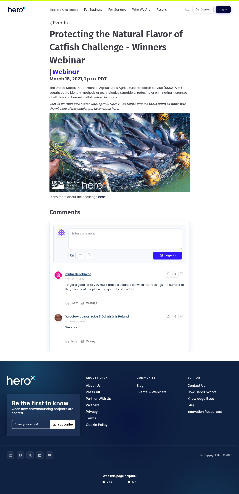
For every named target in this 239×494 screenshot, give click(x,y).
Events (60, 23)
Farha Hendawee (78, 274)
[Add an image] (72, 255)
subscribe (65, 424)
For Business (93, 9)
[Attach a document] (89, 255)
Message (91, 303)
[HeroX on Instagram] (10, 455)
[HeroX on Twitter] (30, 455)
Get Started (203, 9)
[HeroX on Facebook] (20, 455)
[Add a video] (80, 255)
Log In (223, 9)
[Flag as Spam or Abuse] (182, 274)
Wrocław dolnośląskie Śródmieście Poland (97, 316)
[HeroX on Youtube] (49, 455)
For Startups (117, 9)
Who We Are (141, 9)
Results (161, 9)
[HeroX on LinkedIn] (40, 455)
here (101, 197)
